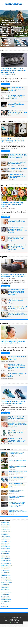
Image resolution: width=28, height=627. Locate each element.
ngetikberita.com (5, 570)
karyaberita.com (5, 553)
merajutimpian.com (6, 567)
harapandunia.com (5, 538)
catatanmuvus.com (5, 527)
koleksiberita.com (5, 555)
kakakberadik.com (5, 550)
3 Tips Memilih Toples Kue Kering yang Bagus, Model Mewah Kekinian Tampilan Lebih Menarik (16, 292)
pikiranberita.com (5, 586)
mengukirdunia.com (6, 560)
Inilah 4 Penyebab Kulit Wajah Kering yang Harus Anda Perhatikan (7, 41)
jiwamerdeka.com (5, 546)
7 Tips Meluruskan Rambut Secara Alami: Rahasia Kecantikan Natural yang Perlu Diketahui (17, 230)
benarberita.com (5, 524)
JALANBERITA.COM (14, 619)
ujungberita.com (5, 603)
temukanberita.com (6, 599)
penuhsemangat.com (6, 582)
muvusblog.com (5, 569)
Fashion (3, 384)
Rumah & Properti (6, 121)
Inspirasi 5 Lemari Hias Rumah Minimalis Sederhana (17, 162)
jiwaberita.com (4, 545)
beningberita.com (5, 526)
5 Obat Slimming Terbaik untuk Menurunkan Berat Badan (17, 307)
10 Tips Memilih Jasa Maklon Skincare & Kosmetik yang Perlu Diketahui (16, 96)
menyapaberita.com (6, 563)
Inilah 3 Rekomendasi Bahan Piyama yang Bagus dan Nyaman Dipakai (16, 432)
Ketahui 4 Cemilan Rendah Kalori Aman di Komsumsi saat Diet (17, 314)
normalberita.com (5, 572)
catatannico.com (5, 529)
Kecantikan (4, 323)
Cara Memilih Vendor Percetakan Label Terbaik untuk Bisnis (16, 104)
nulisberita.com (4, 574)
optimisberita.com (5, 577)
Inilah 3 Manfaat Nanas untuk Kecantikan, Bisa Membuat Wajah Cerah (17, 358)
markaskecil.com (5, 557)
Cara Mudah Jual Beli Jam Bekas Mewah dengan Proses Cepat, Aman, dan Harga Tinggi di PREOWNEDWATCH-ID (13, 71)
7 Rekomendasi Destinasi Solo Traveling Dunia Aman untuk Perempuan (11, 23)
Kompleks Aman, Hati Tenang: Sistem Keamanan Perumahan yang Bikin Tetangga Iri (17, 155)
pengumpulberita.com (6, 580)
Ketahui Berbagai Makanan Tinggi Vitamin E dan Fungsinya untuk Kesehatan (12, 204)
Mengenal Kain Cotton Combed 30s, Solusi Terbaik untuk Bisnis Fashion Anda (16, 440)
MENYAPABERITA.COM (16, 618)
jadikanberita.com (5, 541)
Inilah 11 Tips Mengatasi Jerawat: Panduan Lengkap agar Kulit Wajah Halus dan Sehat (16, 366)
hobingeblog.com (5, 539)
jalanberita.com (5, 543)
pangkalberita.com (5, 579)
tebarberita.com (5, 596)
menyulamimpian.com (6, 565)
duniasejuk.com (5, 533)
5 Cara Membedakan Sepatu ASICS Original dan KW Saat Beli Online (20, 41)
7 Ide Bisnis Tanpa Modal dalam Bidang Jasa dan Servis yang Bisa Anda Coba (17, 112)
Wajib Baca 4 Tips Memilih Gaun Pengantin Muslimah (16, 417)
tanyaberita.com (5, 594)
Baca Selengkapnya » (5, 84)
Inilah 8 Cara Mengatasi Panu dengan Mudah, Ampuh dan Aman (17, 221)
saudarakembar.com (6, 591)
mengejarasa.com (5, 558)
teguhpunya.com (5, 598)
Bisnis (2, 51)
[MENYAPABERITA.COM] (14, 4)
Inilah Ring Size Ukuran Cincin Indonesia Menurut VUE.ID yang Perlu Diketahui (17, 424)
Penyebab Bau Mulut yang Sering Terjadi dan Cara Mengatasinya (16, 238)
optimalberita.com (5, 575)
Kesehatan (4, 185)
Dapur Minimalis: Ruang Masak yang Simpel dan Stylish (17, 169)
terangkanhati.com (5, 601)
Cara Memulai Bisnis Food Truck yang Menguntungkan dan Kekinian (16, 89)
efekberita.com (4, 534)
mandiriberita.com (5, 562)
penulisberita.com (5, 584)
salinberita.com (5, 589)
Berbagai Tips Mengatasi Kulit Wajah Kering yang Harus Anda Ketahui (17, 375)
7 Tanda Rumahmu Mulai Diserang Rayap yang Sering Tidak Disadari (16, 176)
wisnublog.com (4, 606)
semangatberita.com (6, 592)
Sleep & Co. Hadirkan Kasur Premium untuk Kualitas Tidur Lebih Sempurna (13, 275)
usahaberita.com (5, 604)
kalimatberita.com (5, 551)
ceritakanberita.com (6, 531)
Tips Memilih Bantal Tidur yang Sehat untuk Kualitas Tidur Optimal (17, 300)
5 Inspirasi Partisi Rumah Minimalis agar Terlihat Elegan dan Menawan (7, 31)
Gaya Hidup (4, 257)
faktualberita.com (5, 536)
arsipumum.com (5, 522)
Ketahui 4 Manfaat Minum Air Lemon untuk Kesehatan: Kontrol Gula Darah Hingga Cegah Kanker (17, 247)
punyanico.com (5, 587)
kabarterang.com (5, 548)
